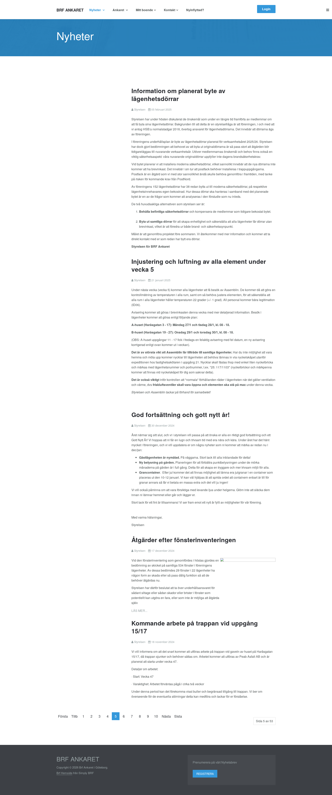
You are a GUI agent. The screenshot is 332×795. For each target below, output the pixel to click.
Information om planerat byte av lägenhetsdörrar (178, 94)
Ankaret (119, 10)
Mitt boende (144, 10)
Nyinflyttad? (195, 10)
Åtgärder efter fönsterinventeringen (183, 539)
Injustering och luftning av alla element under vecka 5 (198, 265)
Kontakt (169, 10)
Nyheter (95, 10)
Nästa (166, 716)
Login (266, 9)
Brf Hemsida (64, 773)
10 (156, 716)
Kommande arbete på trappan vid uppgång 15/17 (194, 627)
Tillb (74, 716)
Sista (178, 716)
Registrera (205, 774)
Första (63, 716)
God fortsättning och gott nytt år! (180, 414)
